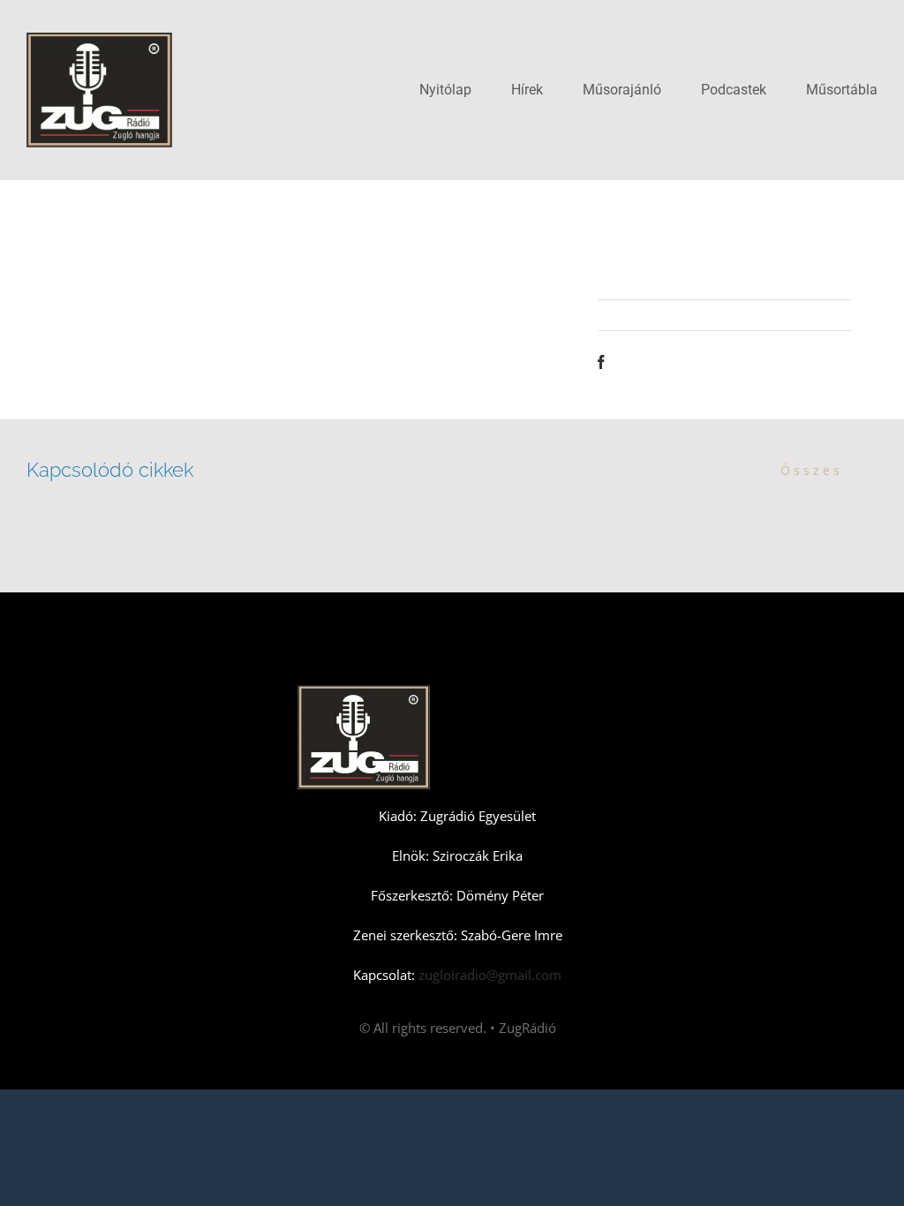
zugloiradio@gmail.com (488, 975)
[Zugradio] (99, 39)
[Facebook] (601, 362)
